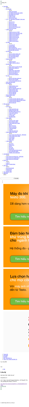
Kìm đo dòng (12, 46)
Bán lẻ (10, 124)
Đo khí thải (8, 9)
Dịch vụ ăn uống (12, 127)
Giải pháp (12, 383)
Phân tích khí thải (13, 11)
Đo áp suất (8, 64)
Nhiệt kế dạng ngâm (13, 91)
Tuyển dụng (9, 170)
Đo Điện (5, 356)
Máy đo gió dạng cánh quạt (15, 78)
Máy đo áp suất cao (13, 73)
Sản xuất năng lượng (13, 151)
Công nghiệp (9, 141)
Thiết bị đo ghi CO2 (13, 38)
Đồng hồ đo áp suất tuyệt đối (15, 66)
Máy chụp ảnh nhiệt (10, 82)
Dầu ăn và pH (9, 59)
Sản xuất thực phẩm (13, 122)
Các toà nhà (11, 115)
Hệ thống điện (12, 116)
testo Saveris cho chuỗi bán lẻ (12, 157)
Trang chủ (5, 354)
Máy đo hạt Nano (13, 18)
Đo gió (7, 75)
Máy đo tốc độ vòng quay (14, 27)
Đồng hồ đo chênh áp (14, 68)
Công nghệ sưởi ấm (13, 113)
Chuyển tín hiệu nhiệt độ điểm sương (17, 100)
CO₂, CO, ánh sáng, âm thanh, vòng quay (15, 19)
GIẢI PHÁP (6, 154)
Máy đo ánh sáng (13, 24)
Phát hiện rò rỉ (12, 15)
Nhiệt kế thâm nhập (13, 89)
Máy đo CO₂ (12, 21)
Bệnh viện (11, 139)
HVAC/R (8, 106)
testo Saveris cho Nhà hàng (12, 159)
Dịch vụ (16, 383)
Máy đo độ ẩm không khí (14, 54)
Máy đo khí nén (12, 102)
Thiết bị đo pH (12, 61)
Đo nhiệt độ (8, 83)
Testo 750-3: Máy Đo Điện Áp (10, 359)
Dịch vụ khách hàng (10, 164)
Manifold (11, 69)
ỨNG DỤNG (6, 104)
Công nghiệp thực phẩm (14, 123)
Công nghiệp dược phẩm (14, 136)
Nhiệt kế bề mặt (12, 87)
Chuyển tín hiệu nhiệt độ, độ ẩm (16, 98)
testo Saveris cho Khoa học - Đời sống (17, 134)
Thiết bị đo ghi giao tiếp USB (15, 33)
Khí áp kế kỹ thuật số (14, 74)
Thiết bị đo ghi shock (13, 41)
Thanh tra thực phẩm (13, 120)
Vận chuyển (11, 137)
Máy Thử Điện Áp (7, 358)
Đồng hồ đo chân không (14, 70)
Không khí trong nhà (13, 110)
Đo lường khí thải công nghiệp (16, 12)
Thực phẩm (8, 118)
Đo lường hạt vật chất (14, 14)
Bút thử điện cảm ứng (14, 50)
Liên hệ (8, 163)
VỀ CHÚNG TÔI (7, 172)
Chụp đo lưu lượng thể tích (15, 80)
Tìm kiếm (16, 178)
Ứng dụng (7, 383)
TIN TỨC (5, 165)
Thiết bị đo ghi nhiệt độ (14, 34)
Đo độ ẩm (8, 51)
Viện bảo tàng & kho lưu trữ (15, 150)
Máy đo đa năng (12, 28)
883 (4, 369)
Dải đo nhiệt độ (12, 93)
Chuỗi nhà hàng (12, 128)
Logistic (11, 129)
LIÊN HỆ (5, 173)
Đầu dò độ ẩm (12, 57)
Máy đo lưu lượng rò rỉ (14, 71)
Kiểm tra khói (12, 16)
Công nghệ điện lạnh (13, 109)
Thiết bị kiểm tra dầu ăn (14, 62)
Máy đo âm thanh (13, 25)
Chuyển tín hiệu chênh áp (14, 101)
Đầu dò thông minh (10, 95)
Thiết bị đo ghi (9, 29)
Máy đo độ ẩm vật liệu (14, 55)
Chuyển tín (8, 96)
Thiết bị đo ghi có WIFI (14, 32)
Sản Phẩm (5, 355)
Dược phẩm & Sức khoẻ (11, 132)
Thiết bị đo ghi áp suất (14, 37)
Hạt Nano (11, 143)
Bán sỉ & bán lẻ (12, 125)
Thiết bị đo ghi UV (13, 39)
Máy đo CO (11, 23)
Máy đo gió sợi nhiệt (13, 79)
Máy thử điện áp (12, 47)
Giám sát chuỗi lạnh (13, 130)
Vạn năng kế (12, 45)
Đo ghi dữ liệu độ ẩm (14, 56)
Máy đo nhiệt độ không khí (15, 88)
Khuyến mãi (9, 169)
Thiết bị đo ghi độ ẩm (14, 36)
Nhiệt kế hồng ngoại (13, 86)
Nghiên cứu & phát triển (14, 152)
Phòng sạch (11, 145)
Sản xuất (11, 147)
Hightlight (20, 383)
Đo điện (8, 42)
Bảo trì (10, 146)
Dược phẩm (11, 138)
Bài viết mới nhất (10, 168)
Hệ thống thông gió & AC (15, 111)
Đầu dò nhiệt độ (12, 92)
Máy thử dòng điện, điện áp (15, 48)
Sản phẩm (5, 6)
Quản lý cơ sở (12, 114)
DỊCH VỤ (5, 160)
